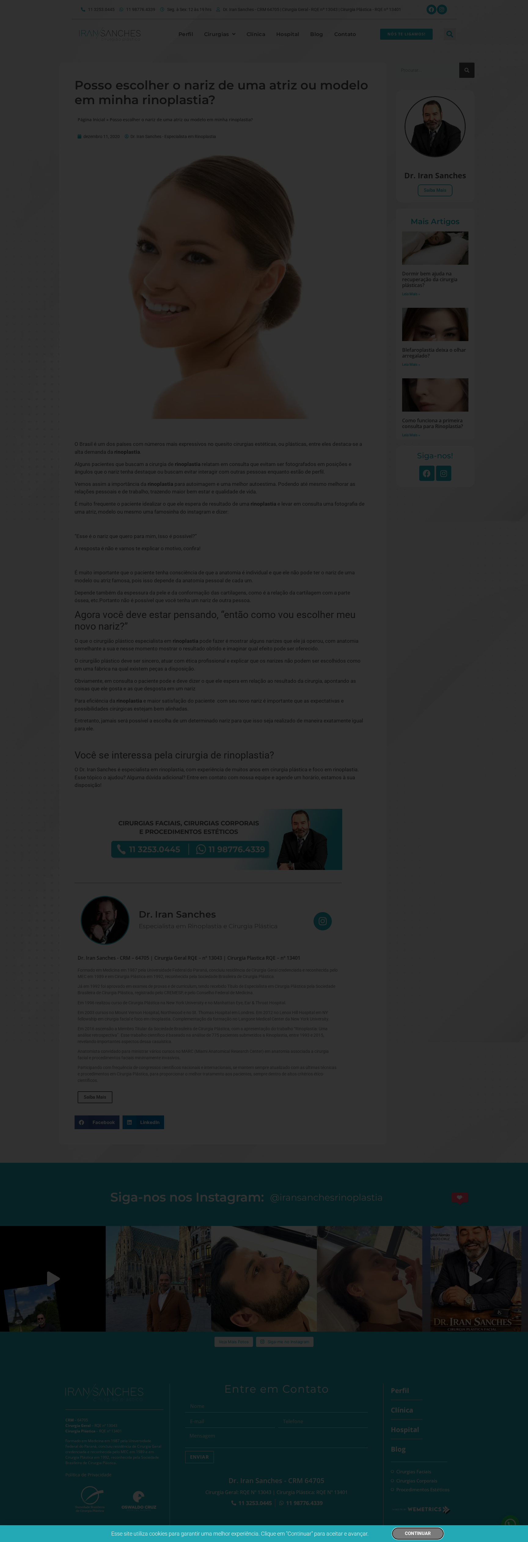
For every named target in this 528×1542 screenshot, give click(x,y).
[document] (264, 771)
